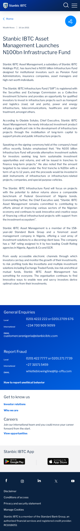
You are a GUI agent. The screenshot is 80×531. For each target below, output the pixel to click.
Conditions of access (16, 497)
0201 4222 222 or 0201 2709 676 (50, 319)
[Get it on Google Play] (14, 465)
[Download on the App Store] (58, 465)
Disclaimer (10, 491)
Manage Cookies (14, 509)
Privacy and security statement (22, 503)
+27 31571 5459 (37, 364)
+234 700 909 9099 (40, 325)
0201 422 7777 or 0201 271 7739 (49, 358)
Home (9, 18)
